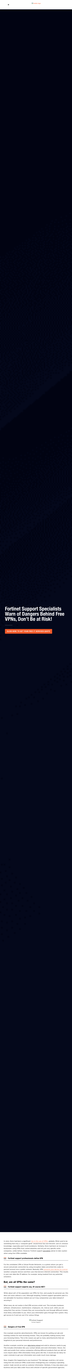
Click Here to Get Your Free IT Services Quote (28, 632)
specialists (46, 1251)
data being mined (34, 1345)
